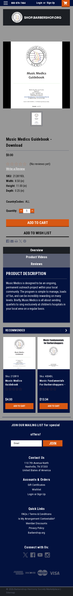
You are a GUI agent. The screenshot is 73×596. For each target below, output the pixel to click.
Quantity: (11, 210)
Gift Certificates (36, 485)
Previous (61, 330)
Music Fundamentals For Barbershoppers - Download (52, 384)
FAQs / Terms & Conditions (36, 514)
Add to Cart (19, 406)
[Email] (12, 241)
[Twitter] (20, 241)
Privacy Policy (36, 528)
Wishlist (36, 489)
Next (66, 330)
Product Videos (36, 257)
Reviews (36, 264)
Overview (36, 250)
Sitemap (10, 592)
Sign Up (51, 2)
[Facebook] (7, 241)
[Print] (16, 241)
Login (39, 2)
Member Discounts (36, 523)
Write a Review (15, 168)
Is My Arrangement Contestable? (36, 518)
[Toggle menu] (5, 5)
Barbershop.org (36, 532)
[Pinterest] (24, 241)
